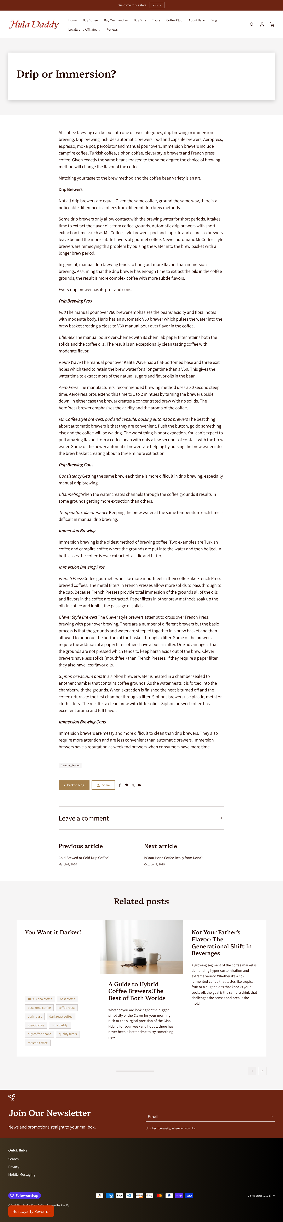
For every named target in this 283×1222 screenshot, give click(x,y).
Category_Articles (70, 765)
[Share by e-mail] (139, 785)
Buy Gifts (140, 20)
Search (13, 1158)
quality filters (68, 1034)
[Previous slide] (252, 1071)
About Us (195, 20)
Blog (214, 20)
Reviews (112, 29)
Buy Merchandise (116, 20)
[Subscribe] (272, 1116)
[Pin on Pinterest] (126, 785)
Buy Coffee (90, 20)
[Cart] (272, 24)
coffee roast (66, 1007)
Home (72, 20)
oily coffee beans (39, 1034)
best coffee (67, 999)
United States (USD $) (259, 1195)
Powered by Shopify (58, 1205)
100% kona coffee (40, 999)
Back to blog (75, 785)
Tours (156, 20)
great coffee (36, 1025)
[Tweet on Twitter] (133, 785)
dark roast (35, 1016)
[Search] (251, 24)
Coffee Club (174, 20)
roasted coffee (38, 1043)
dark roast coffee (61, 1016)
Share (106, 785)
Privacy (13, 1166)
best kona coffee (39, 1007)
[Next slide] (262, 1071)
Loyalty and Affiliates (83, 29)
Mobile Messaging (21, 1174)
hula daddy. (60, 1025)
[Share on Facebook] (119, 785)
